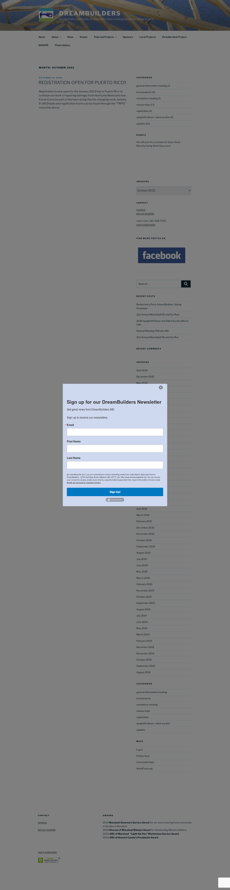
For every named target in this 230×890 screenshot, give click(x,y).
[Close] (160, 387)
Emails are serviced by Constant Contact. (84, 482)
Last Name (73, 457)
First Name (74, 441)
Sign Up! (115, 491)
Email (70, 424)
